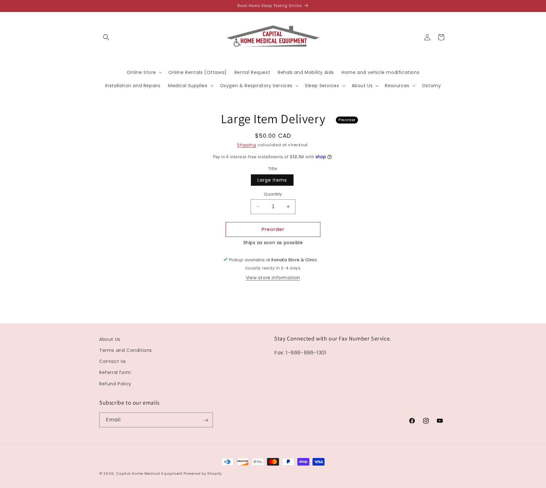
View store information (273, 277)
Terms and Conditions (125, 350)
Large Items (272, 180)
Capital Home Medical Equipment (149, 473)
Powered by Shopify (203, 473)
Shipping (246, 145)
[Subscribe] (206, 420)
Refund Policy (115, 384)
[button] (106, 37)
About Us (109, 339)
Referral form (115, 373)
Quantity (273, 194)
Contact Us (112, 361)
